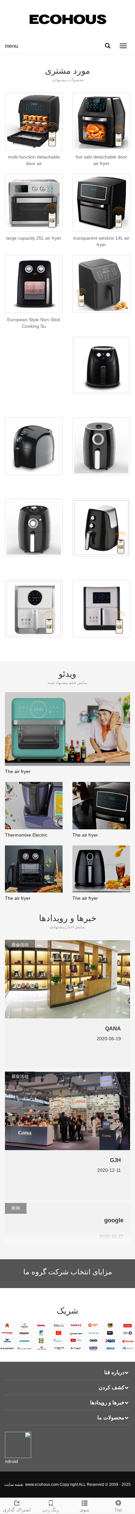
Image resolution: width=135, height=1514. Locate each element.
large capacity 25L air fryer (33, 238)
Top (118, 1509)
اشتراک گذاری (17, 1509)
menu (11, 46)
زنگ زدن (50, 1509)
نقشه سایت (13, 1484)
